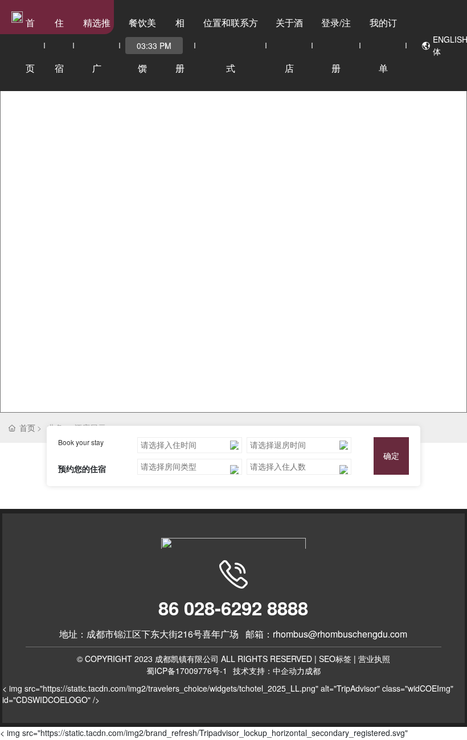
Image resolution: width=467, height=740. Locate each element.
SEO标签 (335, 661)
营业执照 (374, 661)
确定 (391, 458)
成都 (313, 673)
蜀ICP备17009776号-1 (186, 673)
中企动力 (289, 673)
